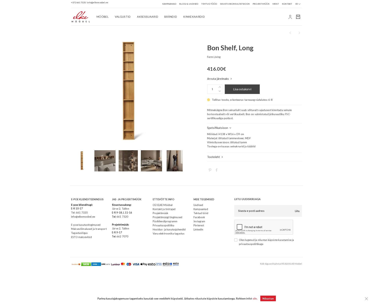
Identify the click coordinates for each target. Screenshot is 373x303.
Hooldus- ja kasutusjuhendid (169, 229)
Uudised (198, 205)
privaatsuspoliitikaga (251, 244)
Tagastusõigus (79, 232)
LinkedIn (198, 229)
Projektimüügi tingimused (167, 217)
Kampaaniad (200, 209)
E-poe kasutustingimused (85, 224)
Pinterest (198, 225)
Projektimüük (160, 213)
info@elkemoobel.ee (97, 2)
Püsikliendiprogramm (165, 221)
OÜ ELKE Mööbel (163, 205)
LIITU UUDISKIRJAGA (247, 199)
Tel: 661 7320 (79, 212)
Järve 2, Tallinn (120, 208)
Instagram (199, 221)
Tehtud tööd (200, 213)
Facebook (199, 217)
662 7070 (122, 236)
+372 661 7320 (78, 2)
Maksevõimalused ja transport (89, 228)
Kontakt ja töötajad (164, 209)
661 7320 (122, 216)
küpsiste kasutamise (279, 239)
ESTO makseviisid (81, 237)
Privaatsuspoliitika (163, 225)
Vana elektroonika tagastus (168, 233)
